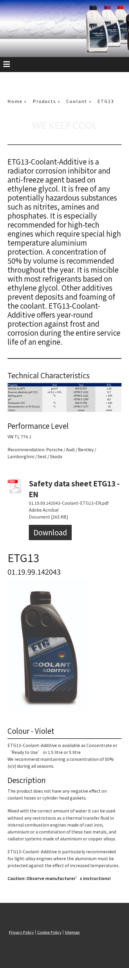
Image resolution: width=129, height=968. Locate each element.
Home (15, 101)
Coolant (76, 101)
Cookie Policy (49, 932)
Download (50, 532)
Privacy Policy (21, 932)
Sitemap (72, 932)
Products (44, 101)
